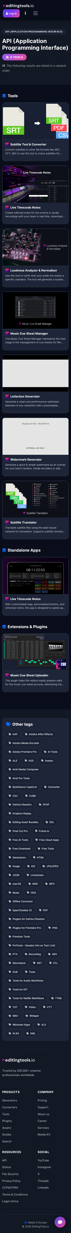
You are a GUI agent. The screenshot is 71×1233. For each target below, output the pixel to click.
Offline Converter (23, 901)
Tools (32, 971)
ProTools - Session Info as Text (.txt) (34, 945)
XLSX (16, 1033)
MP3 (52, 883)
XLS (43, 1024)
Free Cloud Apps (49, 839)
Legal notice (10, 1201)
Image (16, 866)
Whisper (34, 1015)
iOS (33, 866)
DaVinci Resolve (22, 804)
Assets (49, 760)
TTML (58, 998)
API (4, 1160)
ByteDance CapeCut (25, 786)
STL (55, 963)
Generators (19, 857)
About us (43, 1114)
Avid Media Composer (26, 769)
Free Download (21, 848)
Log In (13, 13)
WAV (15, 1015)
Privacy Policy (11, 1181)
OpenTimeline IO (22, 910)
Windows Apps (21, 1024)
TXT (15, 1007)
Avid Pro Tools (21, 778)
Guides (6, 1134)
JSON (16, 875)
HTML (40, 857)
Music (16, 892)
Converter (54, 786)
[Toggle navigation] (35, 13)
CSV (15, 795)
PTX (15, 954)
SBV (54, 954)
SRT (39, 963)
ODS (33, 892)
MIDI (35, 883)
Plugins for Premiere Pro (27, 927)
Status (6, 1167)
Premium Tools (21, 936)
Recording (35, 954)
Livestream (37, 875)
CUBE (32, 795)
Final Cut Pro (20, 831)
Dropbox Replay (22, 813)
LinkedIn (43, 1187)
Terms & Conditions (15, 1194)
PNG (55, 927)
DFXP (46, 804)
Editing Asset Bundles (25, 822)
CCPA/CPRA (10, 1187)
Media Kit (44, 1134)
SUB (15, 971)
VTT (49, 1007)
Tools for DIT (20, 989)
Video (32, 1007)
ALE (15, 760)
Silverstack (19, 963)
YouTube (43, 1160)
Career (42, 1121)
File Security (10, 1174)
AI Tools (52, 751)
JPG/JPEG (52, 866)
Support (43, 1107)
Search (6, 1141)
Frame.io (44, 831)
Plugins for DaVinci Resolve (29, 918)
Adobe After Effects (41, 734)
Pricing (42, 1100)
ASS (31, 760)
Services (43, 1127)
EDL (52, 822)
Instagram (44, 1167)
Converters (9, 1107)
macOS (17, 883)
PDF (45, 910)
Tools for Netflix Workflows (28, 998)
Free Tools (48, 848)
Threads (43, 1181)
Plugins (7, 1121)
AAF (15, 734)
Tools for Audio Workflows (28, 980)
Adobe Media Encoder (26, 743)
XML (33, 1033)
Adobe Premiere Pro (25, 751)
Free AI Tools (20, 839)
